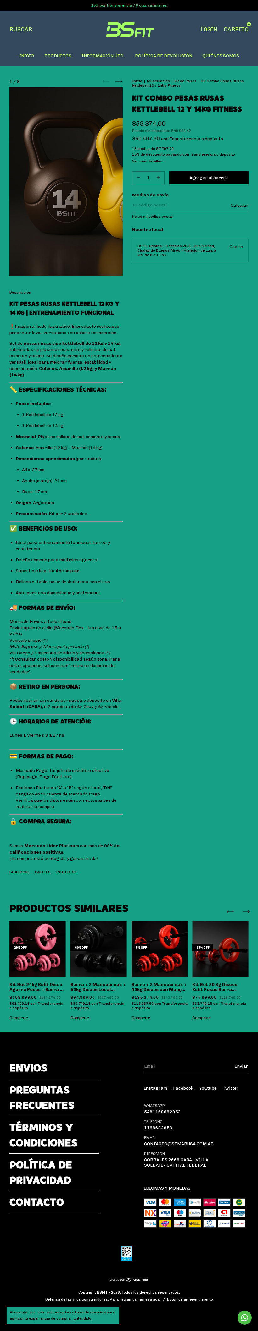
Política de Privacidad (40, 1172)
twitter (231, 1088)
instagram (156, 1088)
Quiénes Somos (221, 55)
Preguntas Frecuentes (41, 1097)
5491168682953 (162, 1111)
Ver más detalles (147, 161)
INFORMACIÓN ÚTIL (103, 55)
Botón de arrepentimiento (190, 1299)
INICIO (26, 55)
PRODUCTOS (57, 55)
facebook (183, 1088)
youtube (208, 1088)
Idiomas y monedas (167, 1188)
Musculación (158, 81)
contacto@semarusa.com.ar (179, 1144)
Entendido (82, 1318)
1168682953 (158, 1127)
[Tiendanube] (129, 1280)
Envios (28, 1067)
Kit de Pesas (186, 81)
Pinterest (66, 872)
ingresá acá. (149, 1299)
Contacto (36, 1202)
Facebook (19, 872)
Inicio (137, 81)
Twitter (42, 872)
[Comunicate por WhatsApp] (245, 1318)
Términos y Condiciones (43, 1134)
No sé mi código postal (152, 216)
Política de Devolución (163, 55)
